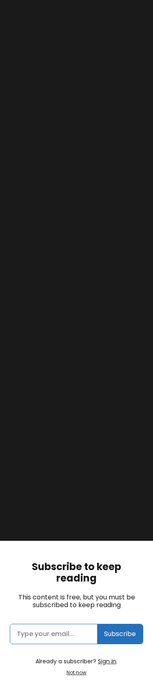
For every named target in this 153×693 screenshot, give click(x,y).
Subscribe (120, 633)
